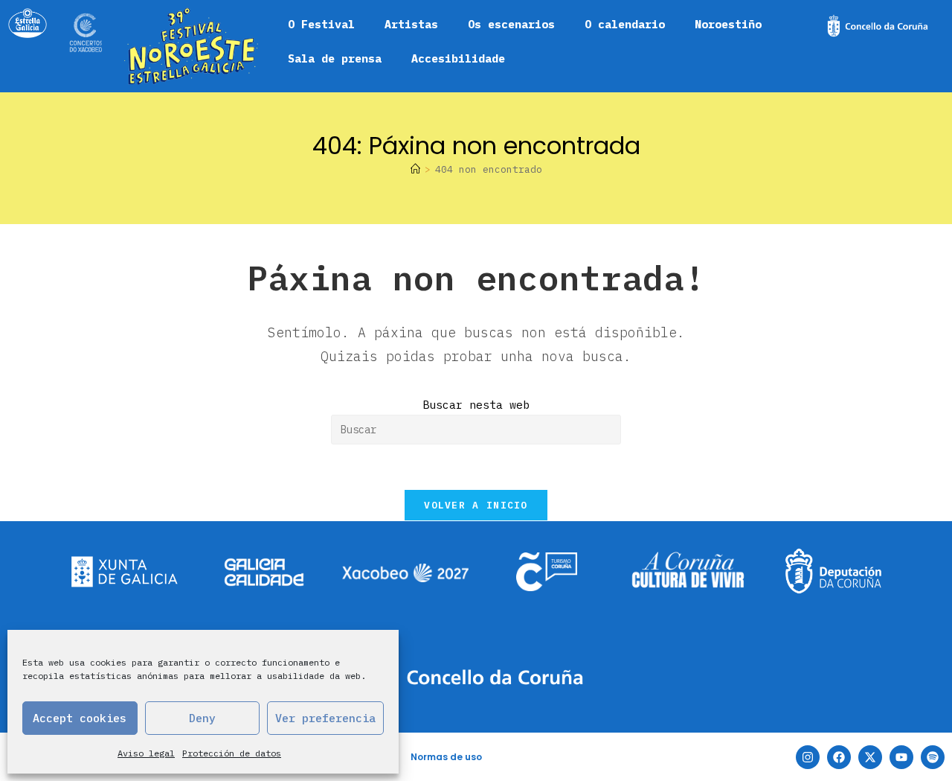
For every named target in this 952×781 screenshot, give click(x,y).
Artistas (411, 24)
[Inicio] (415, 169)
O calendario (625, 24)
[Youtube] (901, 757)
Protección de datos (231, 753)
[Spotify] (933, 757)
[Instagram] (808, 757)
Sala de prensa (335, 58)
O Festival (321, 24)
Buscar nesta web (476, 405)
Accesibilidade (458, 58)
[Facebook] (839, 757)
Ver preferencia (325, 718)
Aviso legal (146, 753)
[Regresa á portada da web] (191, 46)
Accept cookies (79, 718)
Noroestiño (728, 24)
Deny (202, 718)
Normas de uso (446, 756)
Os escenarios (511, 24)
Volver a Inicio (476, 505)
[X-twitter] (870, 757)
